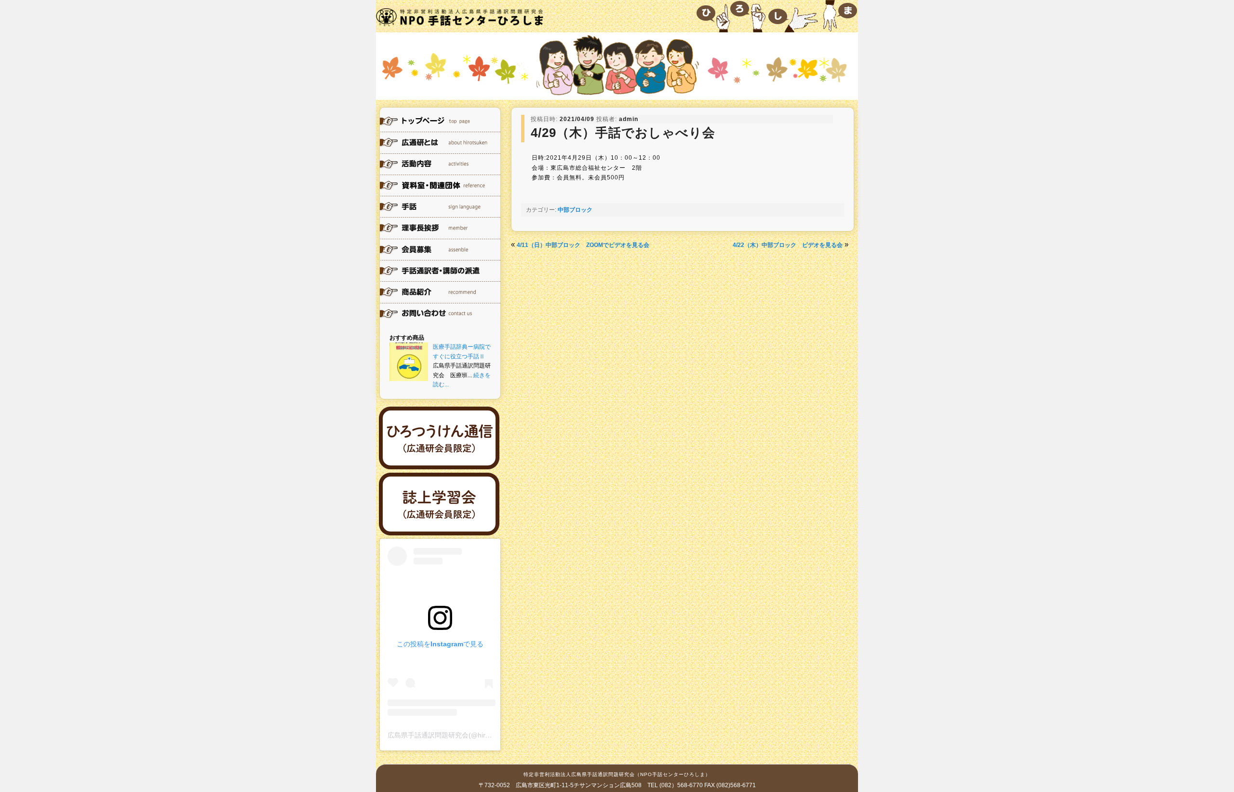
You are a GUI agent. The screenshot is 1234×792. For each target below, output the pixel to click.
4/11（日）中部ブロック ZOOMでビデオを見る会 (583, 245)
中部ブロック (575, 209)
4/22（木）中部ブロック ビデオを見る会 (788, 245)
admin (628, 119)
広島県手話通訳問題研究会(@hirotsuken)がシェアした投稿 (477, 735)
